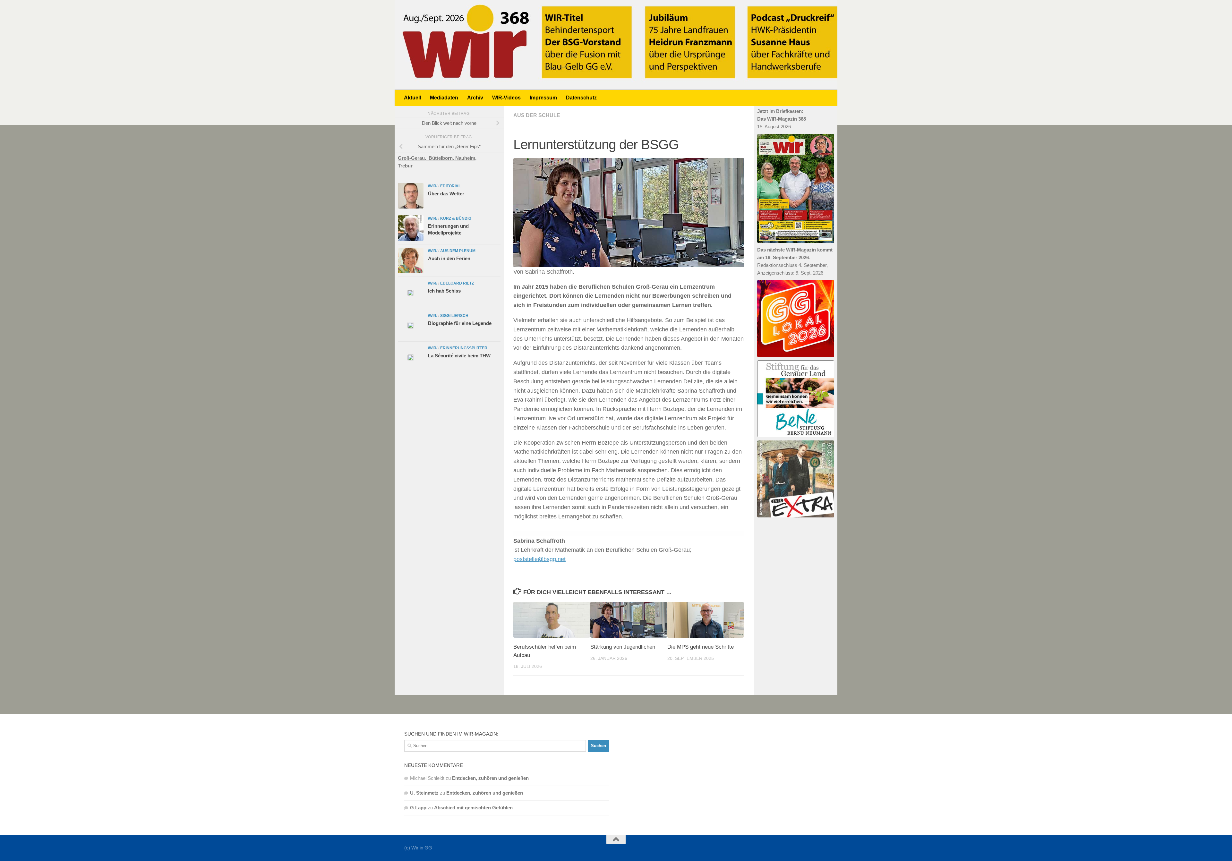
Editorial (450, 186)
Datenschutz (581, 97)
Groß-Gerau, (413, 158)
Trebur (405, 165)
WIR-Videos (506, 97)
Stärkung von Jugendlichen (622, 647)
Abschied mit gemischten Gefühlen (473, 807)
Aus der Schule (536, 115)
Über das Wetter (446, 193)
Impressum (543, 97)
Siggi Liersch (454, 315)
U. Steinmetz (424, 793)
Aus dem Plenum (457, 251)
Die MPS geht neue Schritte (700, 647)
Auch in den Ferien (449, 258)
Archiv (475, 97)
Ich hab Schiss (444, 291)
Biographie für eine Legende (460, 323)
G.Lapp (418, 807)
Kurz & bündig (455, 218)
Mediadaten (444, 97)
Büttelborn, (442, 158)
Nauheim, (465, 158)
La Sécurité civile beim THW (459, 355)
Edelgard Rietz (457, 283)
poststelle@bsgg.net (539, 559)
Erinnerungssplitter (463, 348)
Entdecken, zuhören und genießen (490, 778)
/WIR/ (432, 186)
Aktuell (412, 97)
